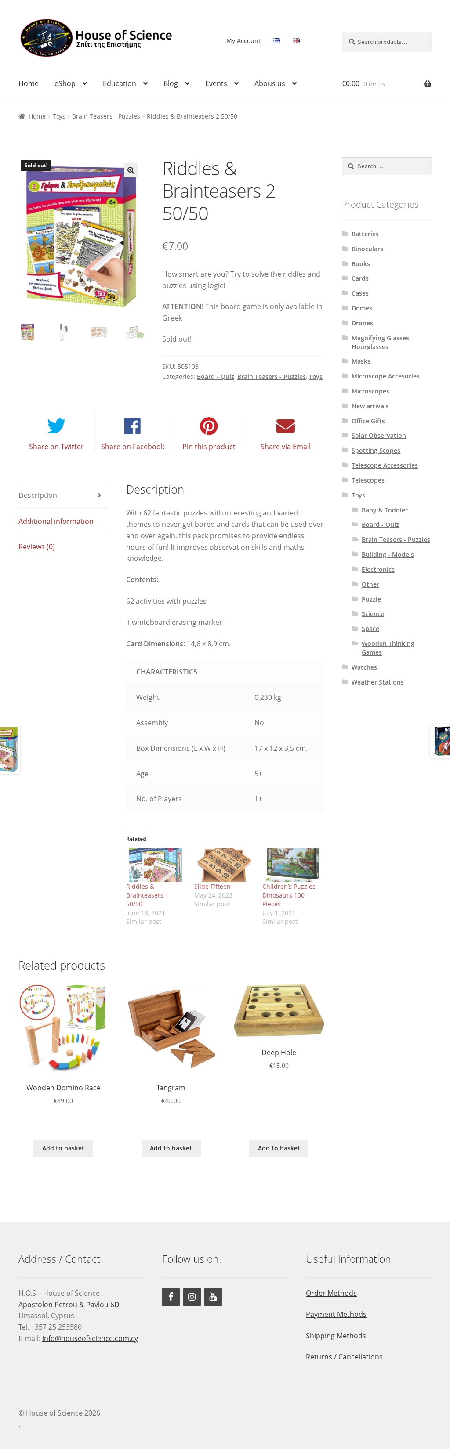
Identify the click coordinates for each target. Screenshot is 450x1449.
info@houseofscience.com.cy (90, 1338)
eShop (65, 83)
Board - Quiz (215, 376)
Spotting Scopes (376, 450)
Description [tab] (37, 495)
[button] (131, 170)
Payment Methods (336, 1314)
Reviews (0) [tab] (36, 546)
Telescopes (368, 480)
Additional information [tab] (56, 521)
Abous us (269, 83)
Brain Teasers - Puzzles (106, 116)
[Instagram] (192, 1297)
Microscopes (370, 391)
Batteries (365, 234)
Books (361, 264)
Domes (362, 308)
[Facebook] (171, 1297)
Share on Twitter (56, 446)
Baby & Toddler (385, 510)
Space (370, 628)
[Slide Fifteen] (224, 865)
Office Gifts (368, 421)
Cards (360, 278)
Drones (362, 323)
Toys (59, 116)
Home (28, 83)
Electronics (378, 569)
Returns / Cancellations (344, 1357)
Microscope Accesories (386, 376)
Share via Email (286, 446)
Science (373, 613)
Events (216, 83)
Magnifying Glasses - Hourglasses (382, 342)
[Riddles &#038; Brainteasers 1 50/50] (155, 865)
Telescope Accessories (385, 465)
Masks (361, 361)
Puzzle (371, 599)
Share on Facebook (132, 446)
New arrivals (370, 406)
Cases (360, 293)
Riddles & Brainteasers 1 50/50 (147, 895)
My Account (243, 40)
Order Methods (331, 1293)
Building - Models (388, 554)
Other (370, 584)
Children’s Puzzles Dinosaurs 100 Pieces (289, 895)
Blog (170, 83)
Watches (364, 667)
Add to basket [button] (63, 1148)
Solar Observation (379, 435)
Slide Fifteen (212, 886)
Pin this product (209, 446)
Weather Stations (378, 682)
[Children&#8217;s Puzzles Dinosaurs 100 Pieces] (292, 865)
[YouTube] (213, 1297)
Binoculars (367, 249)
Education (119, 83)
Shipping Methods (336, 1336)
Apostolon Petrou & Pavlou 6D (69, 1304)
